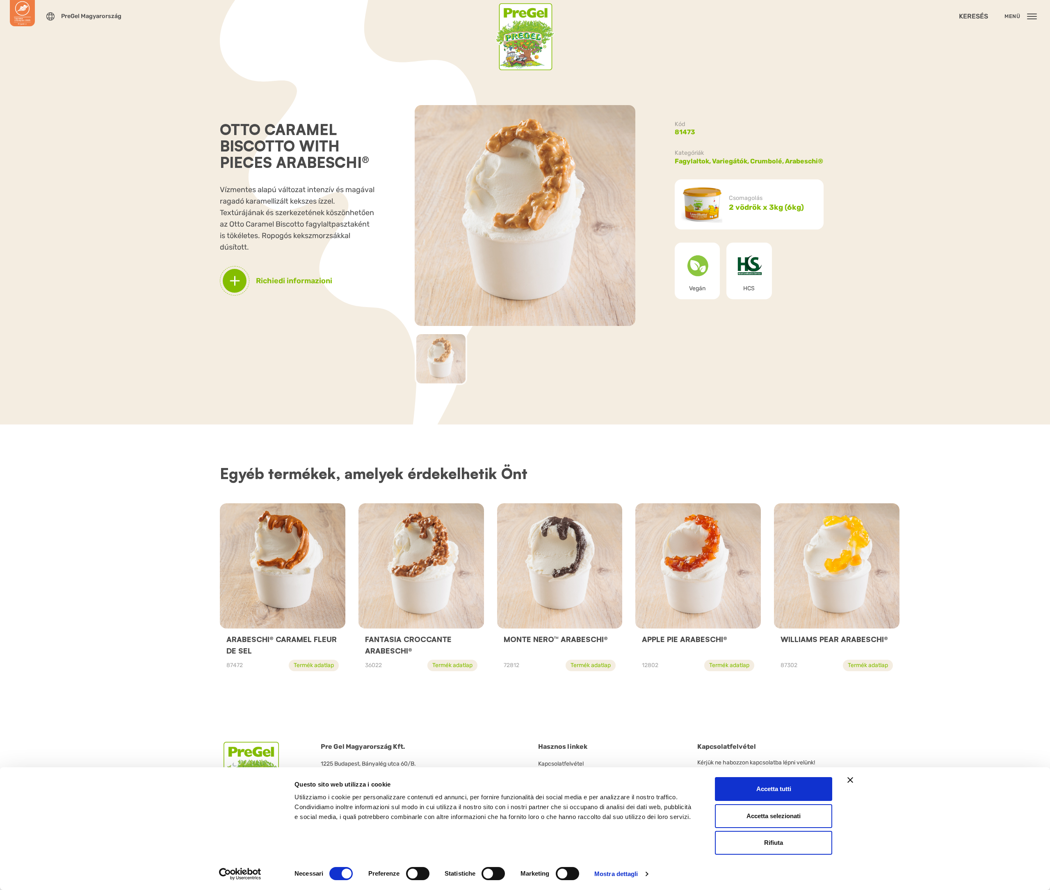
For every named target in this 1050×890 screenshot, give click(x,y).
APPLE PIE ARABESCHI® (684, 639)
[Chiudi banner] (850, 780)
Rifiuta (773, 842)
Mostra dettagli (616, 873)
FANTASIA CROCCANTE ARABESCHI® (408, 645)
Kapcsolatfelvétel (561, 763)
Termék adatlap (314, 665)
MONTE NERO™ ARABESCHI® (556, 639)
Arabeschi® (804, 161)
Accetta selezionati (773, 815)
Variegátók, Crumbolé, (748, 161)
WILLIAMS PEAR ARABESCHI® (834, 639)
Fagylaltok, (693, 161)
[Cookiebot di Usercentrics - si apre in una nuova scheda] (240, 874)
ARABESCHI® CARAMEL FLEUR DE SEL (281, 645)
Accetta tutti (773, 788)
